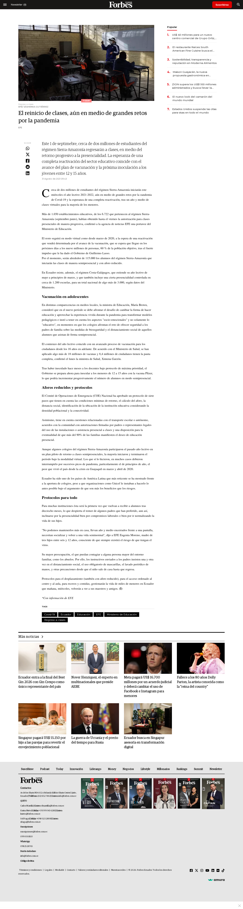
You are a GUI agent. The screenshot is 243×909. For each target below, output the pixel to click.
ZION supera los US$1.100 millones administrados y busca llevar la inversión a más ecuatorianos (194, 86)
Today (59, 769)
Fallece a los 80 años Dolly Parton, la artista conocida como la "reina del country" (200, 682)
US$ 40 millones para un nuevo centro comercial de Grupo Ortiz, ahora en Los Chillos (193, 36)
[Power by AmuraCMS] (216, 879)
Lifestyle (145, 769)
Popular (172, 27)
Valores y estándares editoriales (93, 870)
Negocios (128, 769)
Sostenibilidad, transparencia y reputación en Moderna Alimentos (194, 61)
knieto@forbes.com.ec (30, 814)
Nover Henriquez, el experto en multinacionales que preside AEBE (94, 682)
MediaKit (59, 870)
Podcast (44, 769)
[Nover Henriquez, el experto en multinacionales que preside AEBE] (95, 658)
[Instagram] (201, 870)
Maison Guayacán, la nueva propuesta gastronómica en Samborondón (191, 73)
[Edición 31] (92, 793)
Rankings (182, 769)
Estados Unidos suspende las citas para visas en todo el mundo (194, 111)
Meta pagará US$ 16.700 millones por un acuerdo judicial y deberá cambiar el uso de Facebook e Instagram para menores (148, 687)
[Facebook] (27, 161)
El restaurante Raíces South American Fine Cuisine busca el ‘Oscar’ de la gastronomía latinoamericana (192, 49)
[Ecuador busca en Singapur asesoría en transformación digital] (148, 718)
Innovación (76, 769)
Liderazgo (95, 769)
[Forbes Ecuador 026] (213, 793)
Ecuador (66, 614)
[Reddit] (27, 167)
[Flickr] (218, 870)
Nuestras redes (118, 870)
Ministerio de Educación (122, 614)
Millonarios (163, 769)
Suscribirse (222, 4)
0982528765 (26, 846)
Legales (48, 870)
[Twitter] (27, 155)
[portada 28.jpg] (165, 793)
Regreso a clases (54, 619)
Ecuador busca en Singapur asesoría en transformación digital (144, 742)
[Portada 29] (140, 793)
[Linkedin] (27, 173)
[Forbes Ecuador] (121, 4)
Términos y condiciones (30, 870)
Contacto (71, 870)
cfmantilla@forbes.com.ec (52, 806)
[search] (238, 4)
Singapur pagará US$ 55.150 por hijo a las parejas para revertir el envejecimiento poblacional (42, 742)
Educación (83, 614)
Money (112, 769)
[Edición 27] (189, 793)
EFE (98, 614)
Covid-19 (49, 614)
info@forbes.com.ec (67, 796)
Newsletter (216, 769)
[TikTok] (223, 870)
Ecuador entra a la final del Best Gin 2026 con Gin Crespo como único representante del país (41, 682)
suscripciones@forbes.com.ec (33, 832)
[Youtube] (207, 870)
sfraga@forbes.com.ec (30, 822)
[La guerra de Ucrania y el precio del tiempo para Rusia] (95, 718)
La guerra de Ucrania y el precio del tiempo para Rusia (94, 740)
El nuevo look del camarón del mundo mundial (192, 98)
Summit (198, 769)
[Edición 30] (116, 793)
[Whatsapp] (27, 148)
